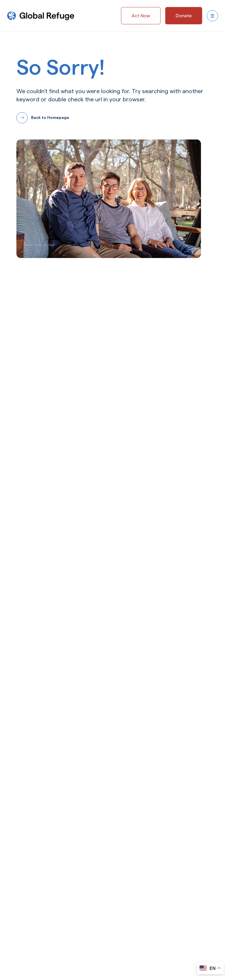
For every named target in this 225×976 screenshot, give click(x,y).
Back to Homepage (50, 117)
